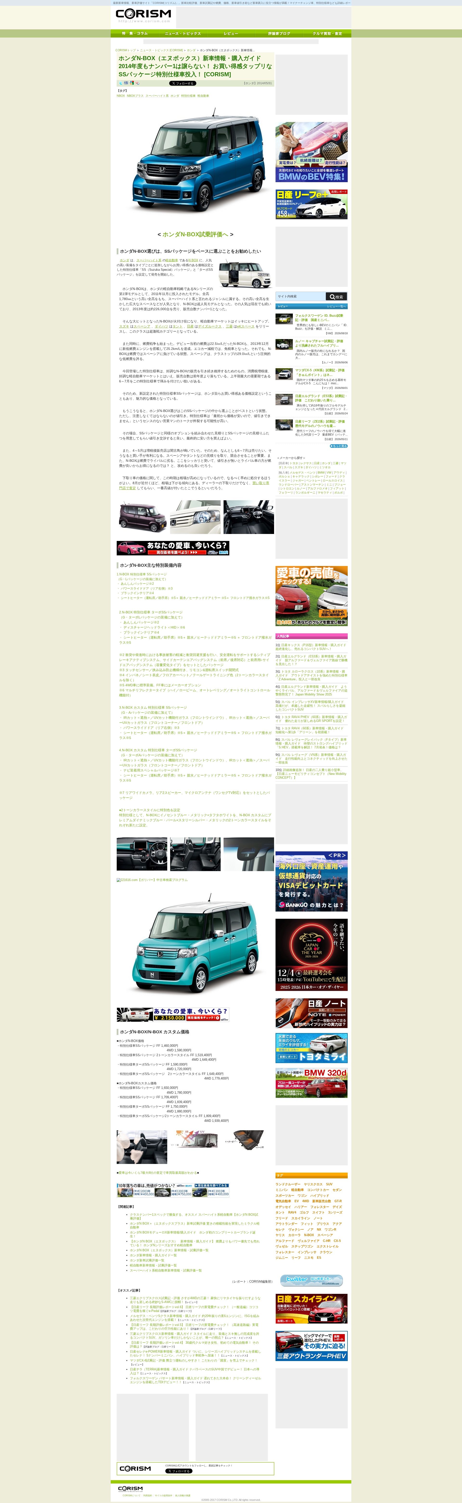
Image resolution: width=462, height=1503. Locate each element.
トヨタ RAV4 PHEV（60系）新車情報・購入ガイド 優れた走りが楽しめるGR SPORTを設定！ (311, 719)
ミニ (329, 484)
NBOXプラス (135, 95)
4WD (305, 1201)
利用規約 (147, 1495)
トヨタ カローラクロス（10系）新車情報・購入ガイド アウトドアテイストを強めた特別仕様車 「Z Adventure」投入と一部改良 (311, 675)
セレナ (280, 1229)
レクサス (306, 463)
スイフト (318, 1212)
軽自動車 (203, 95)
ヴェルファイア (309, 1241)
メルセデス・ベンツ (302, 472)
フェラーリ (286, 492)
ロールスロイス (333, 480)
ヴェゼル (282, 1246)
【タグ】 (122, 90)
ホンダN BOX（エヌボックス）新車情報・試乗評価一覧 (169, 1250)
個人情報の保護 (182, 1495)
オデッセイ (283, 1207)
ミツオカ (325, 467)
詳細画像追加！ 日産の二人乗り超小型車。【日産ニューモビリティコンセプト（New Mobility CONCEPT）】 (311, 773)
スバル (288, 467)
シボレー (317, 476)
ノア (310, 1229)
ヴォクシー (296, 1229)
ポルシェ (284, 476)
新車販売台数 (321, 1201)
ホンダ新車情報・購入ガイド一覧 (153, 1255)
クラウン (326, 1252)
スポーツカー (285, 1195)
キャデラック (301, 476)
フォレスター (319, 1207)
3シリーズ (335, 1212)
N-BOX (309, 1235)
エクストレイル (328, 1246)
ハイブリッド (319, 1195)
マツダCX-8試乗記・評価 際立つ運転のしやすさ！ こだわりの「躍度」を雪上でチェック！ (194, 1360)
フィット (307, 1224)
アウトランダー (286, 1224)
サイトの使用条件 (163, 1495)
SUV (329, 1184)
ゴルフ (304, 1212)
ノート (318, 1218)
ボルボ (338, 492)
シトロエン (287, 488)
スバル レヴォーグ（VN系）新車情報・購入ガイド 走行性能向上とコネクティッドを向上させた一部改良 (311, 758)
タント (178, 326)
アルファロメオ (318, 488)
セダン (337, 1190)
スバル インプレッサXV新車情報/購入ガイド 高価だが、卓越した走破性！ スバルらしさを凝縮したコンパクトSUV (310, 705)
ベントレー (313, 480)
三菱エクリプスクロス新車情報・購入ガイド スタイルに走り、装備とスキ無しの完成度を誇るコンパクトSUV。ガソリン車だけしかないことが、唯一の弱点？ (194, 1335)
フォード (331, 476)
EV (297, 1201)
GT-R (338, 1201)
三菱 (229, 326)
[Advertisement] (263, 17)
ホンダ (191, 50)
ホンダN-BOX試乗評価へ (195, 234)
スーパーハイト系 (157, 95)
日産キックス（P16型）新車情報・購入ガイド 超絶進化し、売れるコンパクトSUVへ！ (312, 647)
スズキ (124, 326)
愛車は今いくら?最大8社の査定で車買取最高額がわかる (158, 1173)
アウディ (339, 472)
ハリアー (301, 1207)
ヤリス (280, 1235)
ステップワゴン (302, 1246)
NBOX (121, 95)
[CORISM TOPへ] (143, 15)
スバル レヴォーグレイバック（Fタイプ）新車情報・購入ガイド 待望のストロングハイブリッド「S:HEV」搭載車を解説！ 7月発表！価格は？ (311, 743)
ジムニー (282, 1257)
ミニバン (282, 1190)
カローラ (294, 1235)
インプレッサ (307, 1252)
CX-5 (337, 1241)
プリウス (323, 1224)
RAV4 (292, 1212)
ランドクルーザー (288, 1184)
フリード (282, 1218)
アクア (337, 1224)
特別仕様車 (188, 95)
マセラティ (325, 492)
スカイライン (300, 1218)
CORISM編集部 (260, 1281)
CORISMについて (132, 1495)
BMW (321, 472)
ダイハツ (161, 326)
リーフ (296, 1257)
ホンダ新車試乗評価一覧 (147, 1260)
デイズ (337, 1207)
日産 (190, 326)
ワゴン (302, 1195)
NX (319, 1229)
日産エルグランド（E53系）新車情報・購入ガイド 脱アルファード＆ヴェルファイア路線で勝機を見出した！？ (311, 660)
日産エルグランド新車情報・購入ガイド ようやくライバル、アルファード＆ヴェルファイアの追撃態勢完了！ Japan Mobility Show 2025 (311, 690)
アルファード (285, 1241)
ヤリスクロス (313, 1184)
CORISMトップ (126, 50)
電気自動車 (283, 1201)
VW (329, 472)
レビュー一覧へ (336, 306)
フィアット (337, 488)
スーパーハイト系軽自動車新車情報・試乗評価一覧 (166, 1270)
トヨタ (293, 463)
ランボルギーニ (305, 492)
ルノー (301, 488)
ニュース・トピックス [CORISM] (161, 50)
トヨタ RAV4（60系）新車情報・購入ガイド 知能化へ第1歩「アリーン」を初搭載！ (311, 730)
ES (319, 1257)
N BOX (193, 260)
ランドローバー (289, 484)
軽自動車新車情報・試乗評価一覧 (153, 1265)
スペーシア (142, 326)
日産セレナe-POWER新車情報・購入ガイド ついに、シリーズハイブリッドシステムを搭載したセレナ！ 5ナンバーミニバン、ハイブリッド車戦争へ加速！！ (195, 1353)
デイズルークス (210, 326)
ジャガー (298, 480)
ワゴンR (330, 1229)
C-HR (326, 1241)
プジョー (340, 484)
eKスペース (246, 326)
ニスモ (309, 1257)
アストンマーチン (312, 484)
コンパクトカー (318, 1190)
